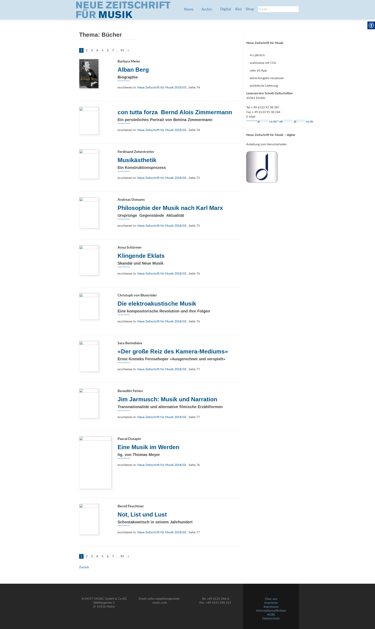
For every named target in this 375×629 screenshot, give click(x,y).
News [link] (188, 9)
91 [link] (122, 50)
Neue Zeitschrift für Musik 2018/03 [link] (161, 87)
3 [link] (92, 50)
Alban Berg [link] (133, 69)
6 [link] (108, 50)
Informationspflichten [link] (271, 610)
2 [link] (87, 50)
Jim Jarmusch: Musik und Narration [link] (167, 399)
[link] (123, 10)
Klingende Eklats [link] (141, 255)
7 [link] (113, 50)
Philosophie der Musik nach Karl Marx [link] (170, 208)
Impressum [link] (271, 606)
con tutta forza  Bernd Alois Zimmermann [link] (175, 112)
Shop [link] (250, 9)
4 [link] (97, 50)
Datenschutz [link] (271, 618)
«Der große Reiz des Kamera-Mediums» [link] (173, 351)
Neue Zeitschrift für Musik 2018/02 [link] (161, 465)
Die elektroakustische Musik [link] (157, 303)
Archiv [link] (206, 9)
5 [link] (102, 50)
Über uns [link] (271, 598)
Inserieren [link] (271, 602)
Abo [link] (238, 9)
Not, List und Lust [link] (142, 514)
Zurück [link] (84, 567)
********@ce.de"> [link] (279, 121)
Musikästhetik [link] (137, 160)
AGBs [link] (271, 614)
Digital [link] (225, 9)
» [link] (128, 50)
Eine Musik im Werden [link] (148, 447)
